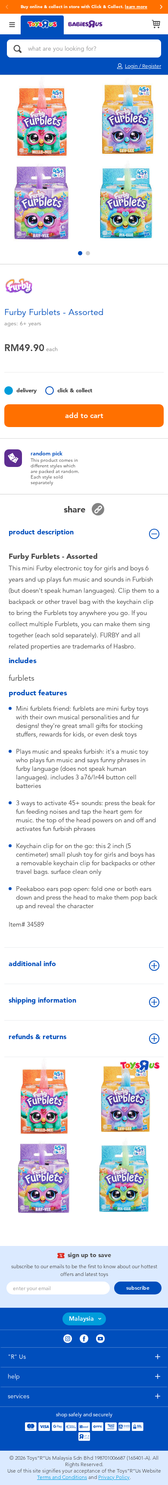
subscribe (137, 1288)
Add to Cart (84, 415)
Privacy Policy (114, 1477)
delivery (26, 390)
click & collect (74, 390)
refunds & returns (37, 1037)
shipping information (42, 1000)
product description (41, 532)
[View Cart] (156, 24)
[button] (6, 6)
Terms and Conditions (62, 1477)
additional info (32, 964)
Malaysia (81, 1318)
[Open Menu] (12, 23)
